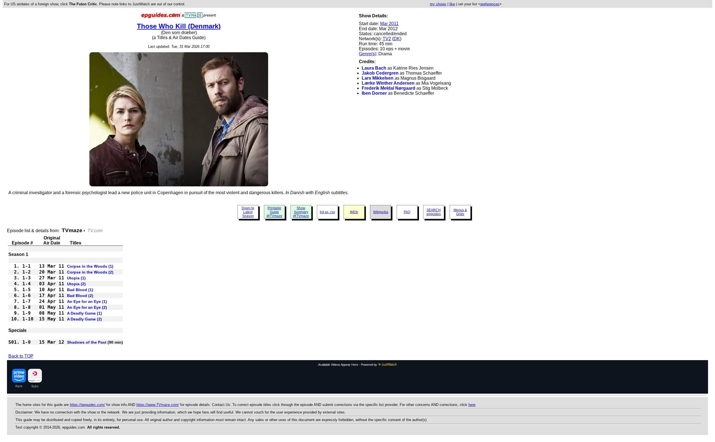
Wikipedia (380, 212)
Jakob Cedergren (380, 73)
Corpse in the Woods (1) (90, 266)
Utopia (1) (76, 278)
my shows (438, 4)
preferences (489, 4)
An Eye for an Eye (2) (87, 307)
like (452, 4)
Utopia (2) (76, 284)
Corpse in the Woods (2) (90, 272)
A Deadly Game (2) (84, 319)
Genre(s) (367, 53)
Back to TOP (21, 356)
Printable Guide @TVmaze (274, 212)
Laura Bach (374, 68)
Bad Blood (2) (80, 295)
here (471, 405)
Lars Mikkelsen (378, 78)
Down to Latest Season (248, 212)
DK (397, 38)
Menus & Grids (460, 212)
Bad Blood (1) (80, 289)
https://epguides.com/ (87, 405)
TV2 (387, 38)
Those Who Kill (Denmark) (179, 26)
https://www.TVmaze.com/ (157, 405)
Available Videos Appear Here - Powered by (348, 364)
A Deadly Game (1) (84, 313)
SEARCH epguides (433, 212)
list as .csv (327, 212)
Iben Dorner (374, 93)
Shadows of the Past (86, 342)
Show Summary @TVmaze (301, 212)
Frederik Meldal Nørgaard (388, 88)
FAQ (407, 212)
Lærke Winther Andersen (388, 83)
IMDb (354, 212)
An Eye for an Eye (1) (87, 301)
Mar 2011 (389, 23)
